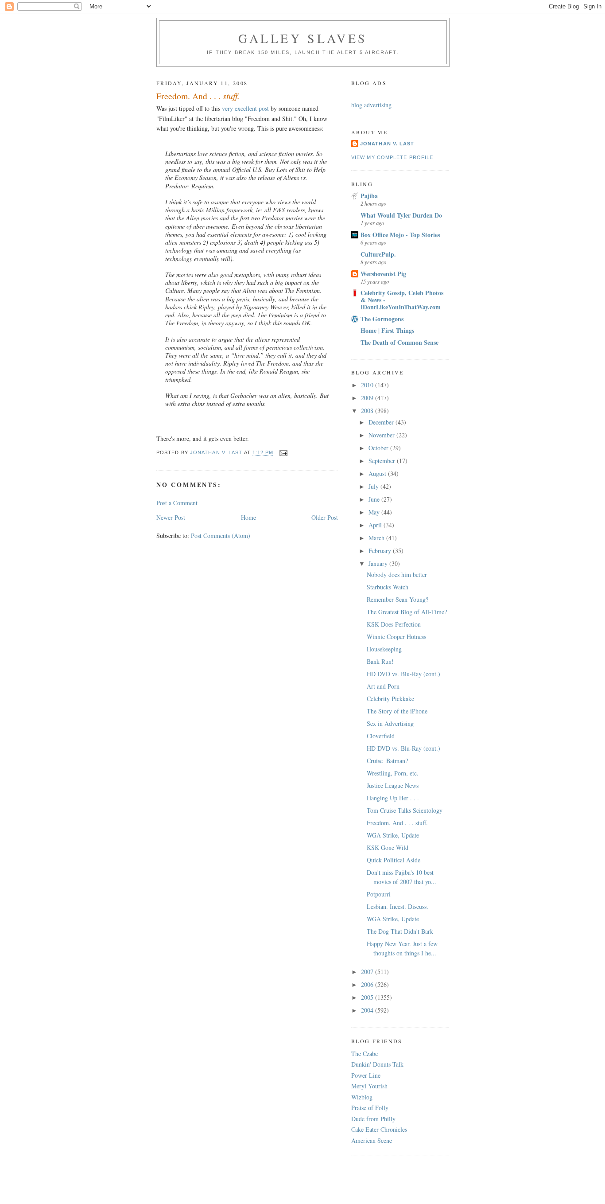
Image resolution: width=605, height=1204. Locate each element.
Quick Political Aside (393, 860)
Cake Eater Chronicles (379, 1129)
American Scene (371, 1140)
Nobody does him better (397, 574)
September (382, 460)
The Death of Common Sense (399, 342)
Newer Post (170, 517)
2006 (368, 984)
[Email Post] (283, 452)
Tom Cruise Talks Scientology (404, 810)
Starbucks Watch (387, 587)
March (377, 538)
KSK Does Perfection (394, 624)
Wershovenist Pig (383, 273)
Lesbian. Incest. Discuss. (397, 906)
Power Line (365, 1075)
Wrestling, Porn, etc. (393, 773)
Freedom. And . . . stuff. (397, 822)
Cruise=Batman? (387, 760)
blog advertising (371, 105)
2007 (368, 971)
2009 (368, 398)
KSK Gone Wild (387, 847)
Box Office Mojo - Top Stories (400, 234)
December (382, 422)
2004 (368, 1010)
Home (248, 517)
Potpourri (379, 894)
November (382, 435)
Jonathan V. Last (387, 143)
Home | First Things (387, 330)
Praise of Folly (369, 1107)
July (374, 486)
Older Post (324, 517)
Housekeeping (384, 649)
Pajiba (369, 195)
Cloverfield (381, 736)
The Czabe (364, 1053)
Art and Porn (383, 686)
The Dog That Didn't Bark (400, 931)
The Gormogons (382, 318)
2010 (368, 385)
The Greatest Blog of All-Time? (407, 612)
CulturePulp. (378, 254)
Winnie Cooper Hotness (396, 636)
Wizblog (361, 1097)
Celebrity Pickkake (390, 698)
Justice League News (393, 785)
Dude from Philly (373, 1118)
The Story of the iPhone (397, 711)
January (378, 563)
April (376, 525)
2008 (368, 410)
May (374, 512)
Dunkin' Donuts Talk (377, 1064)
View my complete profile (392, 157)
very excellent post (245, 108)
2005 (368, 997)
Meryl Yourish (369, 1086)
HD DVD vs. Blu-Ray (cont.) (403, 674)
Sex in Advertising (390, 723)
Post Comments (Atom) (220, 535)
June (374, 499)
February (380, 550)
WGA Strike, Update (393, 835)
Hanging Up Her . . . (393, 798)
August (378, 473)
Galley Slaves (303, 38)
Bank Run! (380, 661)
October (379, 448)
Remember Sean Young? (397, 599)
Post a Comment (177, 503)
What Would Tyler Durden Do (401, 215)
